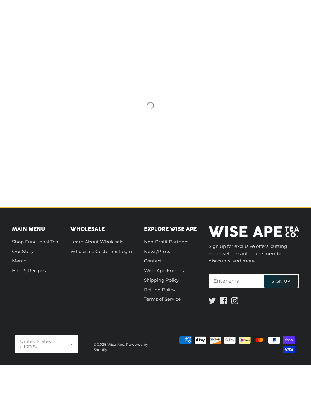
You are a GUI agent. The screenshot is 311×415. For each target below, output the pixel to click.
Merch (19, 261)
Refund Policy (159, 290)
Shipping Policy (161, 280)
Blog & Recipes (29, 270)
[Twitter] (212, 300)
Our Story (23, 251)
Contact (153, 261)
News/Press (157, 251)
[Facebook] (223, 300)
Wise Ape (115, 344)
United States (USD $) (35, 344)
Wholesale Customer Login (101, 251)
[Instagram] (234, 300)
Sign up (281, 281)
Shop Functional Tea (35, 242)
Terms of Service (162, 299)
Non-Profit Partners (166, 242)
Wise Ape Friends (164, 270)
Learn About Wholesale (97, 242)
